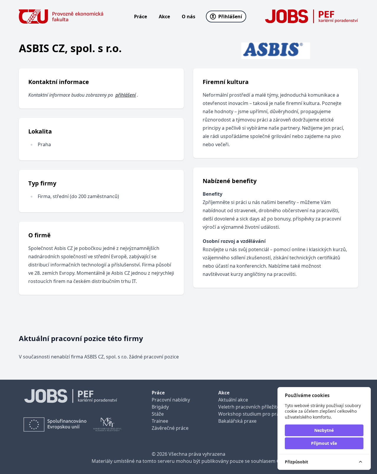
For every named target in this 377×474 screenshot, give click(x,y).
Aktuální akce (233, 399)
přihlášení (125, 95)
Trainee (160, 421)
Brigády (160, 407)
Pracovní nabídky (171, 399)
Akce (164, 16)
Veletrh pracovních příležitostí (251, 407)
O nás (188, 16)
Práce (140, 16)
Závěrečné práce (170, 428)
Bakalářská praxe (237, 421)
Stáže (158, 414)
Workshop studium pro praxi (250, 414)
